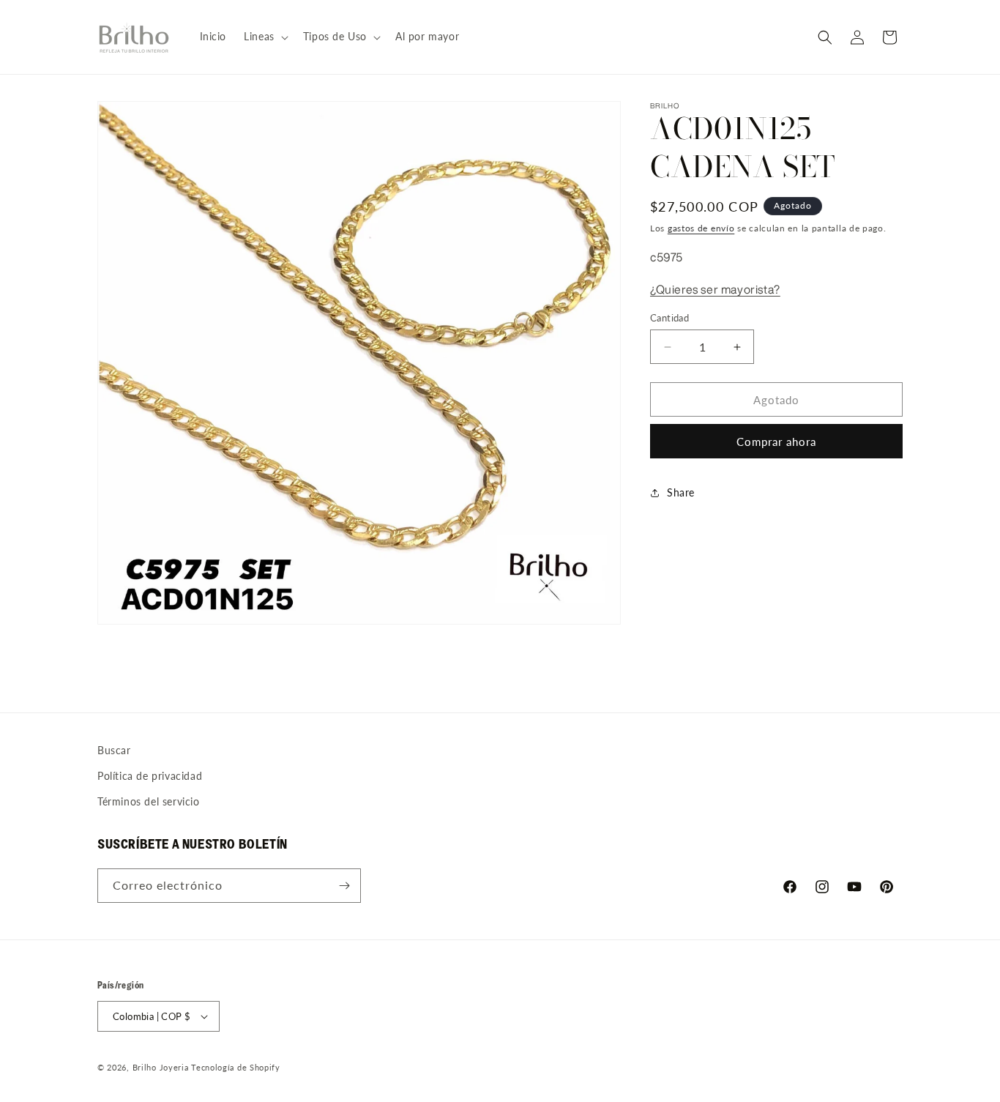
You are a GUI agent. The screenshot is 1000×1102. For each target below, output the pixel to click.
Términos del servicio (148, 801)
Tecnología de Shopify (235, 1067)
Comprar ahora (776, 441)
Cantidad (669, 318)
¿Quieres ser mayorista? (715, 289)
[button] (264, 36)
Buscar (114, 750)
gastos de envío (701, 228)
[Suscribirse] (344, 885)
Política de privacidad (149, 776)
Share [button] (681, 493)
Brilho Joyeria (161, 1067)
